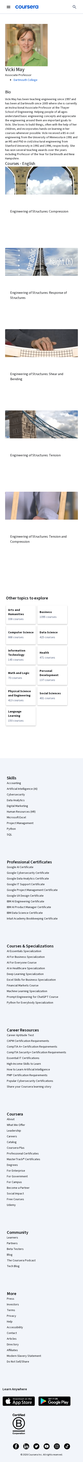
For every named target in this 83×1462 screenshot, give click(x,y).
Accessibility (15, 1327)
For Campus (14, 1182)
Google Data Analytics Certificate (28, 879)
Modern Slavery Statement (24, 1356)
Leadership (14, 1131)
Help (10, 1322)
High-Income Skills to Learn (24, 1064)
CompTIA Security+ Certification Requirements (36, 1052)
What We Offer (16, 1125)
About (10, 1119)
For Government (17, 1176)
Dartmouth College (25, 80)
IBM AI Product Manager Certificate (29, 907)
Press (10, 1299)
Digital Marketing (17, 806)
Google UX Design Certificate (25, 896)
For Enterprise (16, 1171)
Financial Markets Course (23, 985)
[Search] (74, 7)
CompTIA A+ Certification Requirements (32, 1047)
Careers (12, 1136)
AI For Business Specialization (26, 957)
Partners (12, 1243)
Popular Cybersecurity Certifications (30, 1081)
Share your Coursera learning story (29, 1087)
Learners (12, 1238)
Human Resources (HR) (21, 812)
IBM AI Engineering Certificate (25, 901)
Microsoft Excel (16, 817)
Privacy (11, 1316)
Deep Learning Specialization (25, 974)
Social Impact (15, 1193)
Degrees (12, 1165)
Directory (13, 1344)
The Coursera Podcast (21, 1260)
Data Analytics (16, 800)
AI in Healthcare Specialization (26, 968)
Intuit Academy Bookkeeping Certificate (32, 919)
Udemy (11, 1205)
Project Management (20, 823)
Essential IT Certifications (23, 1058)
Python (11, 829)
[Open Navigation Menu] (8, 7)
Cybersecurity (16, 794)
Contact (12, 1333)
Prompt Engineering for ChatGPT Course (32, 997)
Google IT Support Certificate (26, 884)
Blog (10, 1255)
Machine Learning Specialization (27, 991)
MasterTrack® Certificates (23, 1159)
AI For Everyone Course (22, 963)
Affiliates (12, 1350)
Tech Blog (13, 1266)
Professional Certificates (23, 1153)
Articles (12, 1339)
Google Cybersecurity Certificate (28, 873)
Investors (13, 1304)
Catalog (12, 1142)
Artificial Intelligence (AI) (22, 789)
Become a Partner (18, 1188)
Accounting (14, 783)
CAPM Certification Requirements (28, 1041)
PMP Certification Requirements (27, 1075)
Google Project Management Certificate (32, 890)
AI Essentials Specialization (24, 951)
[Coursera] (26, 7)
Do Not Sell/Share (18, 1362)
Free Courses (15, 1199)
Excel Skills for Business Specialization (31, 980)
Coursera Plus (15, 1148)
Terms (11, 1310)
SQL (9, 834)
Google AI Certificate (20, 867)
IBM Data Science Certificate (25, 913)
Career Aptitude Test (20, 1035)
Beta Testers (15, 1249)
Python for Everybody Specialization (30, 1003)
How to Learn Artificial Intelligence (28, 1069)
